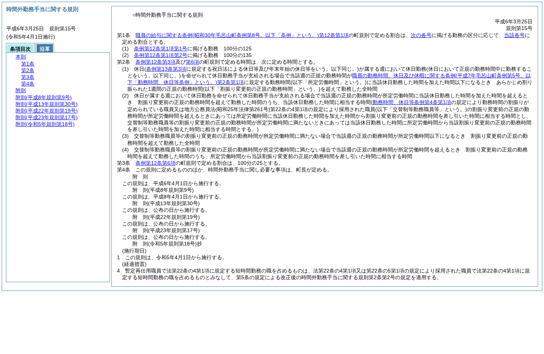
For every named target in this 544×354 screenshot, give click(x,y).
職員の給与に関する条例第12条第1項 (242, 35)
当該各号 (514, 35)
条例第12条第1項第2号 (160, 55)
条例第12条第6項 (155, 163)
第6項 (192, 62)
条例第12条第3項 (155, 62)
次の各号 (421, 35)
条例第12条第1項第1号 (160, 48)
